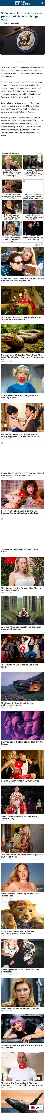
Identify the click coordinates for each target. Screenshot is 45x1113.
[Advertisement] (22, 146)
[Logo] (22, 3)
